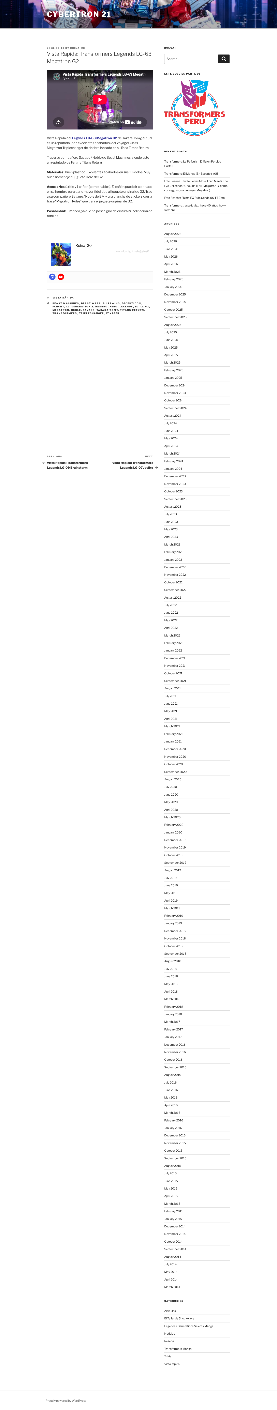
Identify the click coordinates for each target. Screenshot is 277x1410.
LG (137, 306)
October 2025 (173, 309)
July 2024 (170, 423)
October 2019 (173, 855)
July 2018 (170, 968)
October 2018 (173, 946)
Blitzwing (111, 303)
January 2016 (173, 1128)
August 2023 (172, 506)
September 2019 (175, 862)
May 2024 (171, 438)
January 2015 (173, 1219)
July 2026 (170, 241)
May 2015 (170, 1188)
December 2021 (174, 658)
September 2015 (175, 1158)
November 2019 (175, 847)
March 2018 (172, 999)
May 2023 (171, 529)
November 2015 (175, 1143)
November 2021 (175, 665)
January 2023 (173, 559)
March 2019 (172, 908)
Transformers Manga (178, 1348)
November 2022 (175, 574)
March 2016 (172, 1112)
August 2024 (172, 415)
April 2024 (171, 446)
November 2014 (175, 1234)
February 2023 (173, 552)
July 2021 (170, 696)
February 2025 (173, 370)
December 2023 (175, 476)
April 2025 (171, 355)
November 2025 (175, 302)
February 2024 (173, 461)
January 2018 (173, 1014)
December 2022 (175, 567)
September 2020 (175, 771)
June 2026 (171, 249)
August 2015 (172, 1165)
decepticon (131, 303)
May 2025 (171, 347)
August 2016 (172, 1074)
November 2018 (175, 938)
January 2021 (173, 741)
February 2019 (173, 915)
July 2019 (170, 877)
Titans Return (132, 310)
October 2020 (173, 764)
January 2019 (173, 923)
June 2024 (171, 430)
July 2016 (170, 1082)
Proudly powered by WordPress (66, 1400)
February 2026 (173, 279)
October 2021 (173, 673)
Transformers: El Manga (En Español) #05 (191, 173)
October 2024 (173, 400)
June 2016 (171, 1090)
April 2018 (171, 991)
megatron (61, 310)
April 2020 (171, 809)
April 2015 (171, 1196)
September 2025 (175, 317)
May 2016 (170, 1097)
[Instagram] (52, 277)
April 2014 (171, 1279)
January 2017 (173, 1037)
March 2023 (172, 544)
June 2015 (171, 1181)
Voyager (113, 313)
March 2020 (172, 817)
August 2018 (172, 961)
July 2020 (170, 786)
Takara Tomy (107, 310)
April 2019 (171, 900)
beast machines (66, 303)
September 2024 (175, 408)
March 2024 (172, 453)
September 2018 (175, 953)
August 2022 (172, 597)
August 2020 (172, 779)
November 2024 (175, 393)
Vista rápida (63, 297)
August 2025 (172, 324)
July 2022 (170, 605)
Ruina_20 (77, 48)
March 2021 (172, 726)
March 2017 (172, 1021)
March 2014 (172, 1287)
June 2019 (171, 885)
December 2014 (175, 1226)
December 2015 (175, 1135)
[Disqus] (100, 378)
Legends (126, 306)
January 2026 (173, 287)
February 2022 (173, 643)
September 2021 (175, 681)
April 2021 (170, 718)
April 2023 (171, 536)
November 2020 (175, 756)
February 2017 (173, 1029)
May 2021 (170, 711)
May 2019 (170, 893)
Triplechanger (91, 313)
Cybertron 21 (79, 14)
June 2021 (171, 703)
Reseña (169, 1341)
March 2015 (172, 1203)
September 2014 (175, 1249)
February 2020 (174, 824)
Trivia (167, 1356)
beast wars (91, 303)
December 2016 (175, 1044)
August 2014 (172, 1256)
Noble (76, 310)
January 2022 (173, 650)
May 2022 (170, 620)
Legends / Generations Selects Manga (189, 1326)
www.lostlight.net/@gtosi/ (132, 251)
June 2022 (171, 612)
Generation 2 (82, 306)
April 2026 (171, 264)
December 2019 (175, 840)
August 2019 (172, 870)
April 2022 (171, 627)
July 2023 (170, 514)
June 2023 (171, 521)
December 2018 (175, 931)
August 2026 (172, 233)
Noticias (169, 1333)
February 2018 (173, 1006)
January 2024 (173, 468)
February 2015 (173, 1211)
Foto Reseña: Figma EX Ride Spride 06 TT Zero (194, 197)
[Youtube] (61, 277)
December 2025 (175, 294)
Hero (114, 306)
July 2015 (170, 1173)
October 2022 (173, 582)
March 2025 (172, 362)
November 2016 (175, 1052)
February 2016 (173, 1120)
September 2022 (175, 590)
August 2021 (172, 688)
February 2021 (173, 734)
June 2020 (171, 794)
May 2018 (170, 984)
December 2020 (175, 749)
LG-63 (145, 306)
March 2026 (172, 271)
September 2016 (175, 1067)
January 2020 (173, 832)
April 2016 (171, 1105)
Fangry (58, 306)
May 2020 (171, 802)
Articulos (170, 1311)
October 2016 (173, 1059)
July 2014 (170, 1264)
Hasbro (101, 306)
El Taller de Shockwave (179, 1318)
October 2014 (173, 1241)
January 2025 (173, 377)
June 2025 (171, 339)
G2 (68, 306)
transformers (65, 313)
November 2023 (175, 484)
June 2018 (171, 976)
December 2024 (175, 385)
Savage (89, 310)
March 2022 (172, 635)
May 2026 (171, 256)
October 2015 (173, 1150)
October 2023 (173, 491)
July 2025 (170, 332)
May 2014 (170, 1271)
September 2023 (175, 499)
